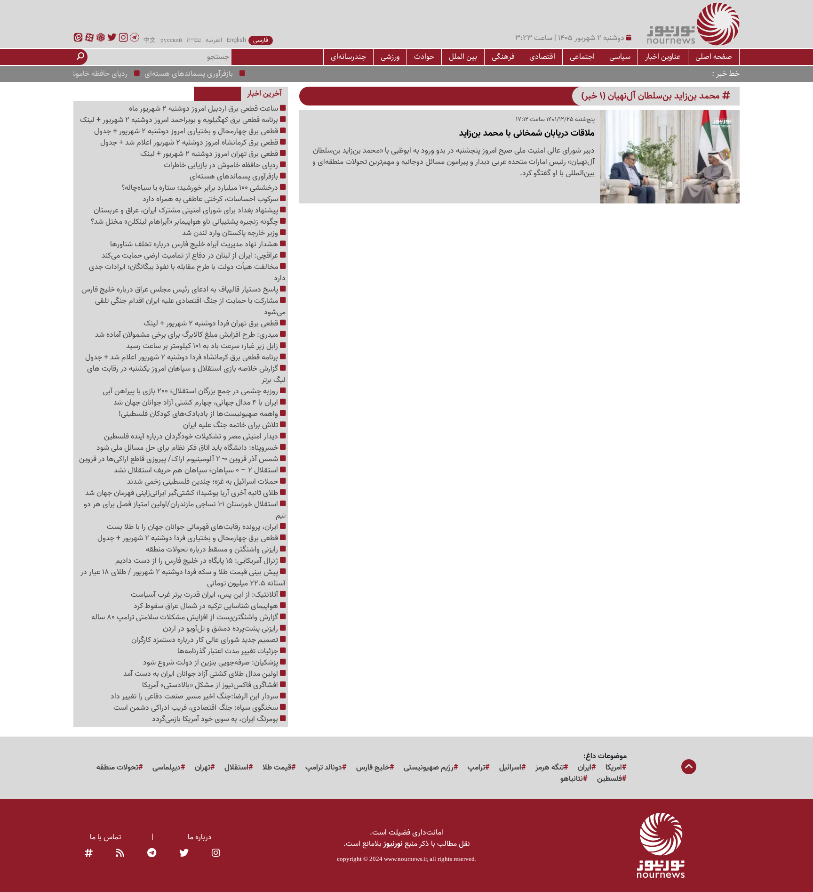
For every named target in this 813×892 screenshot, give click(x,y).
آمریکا (614, 767)
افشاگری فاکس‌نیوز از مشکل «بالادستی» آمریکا (211, 685)
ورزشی (390, 56)
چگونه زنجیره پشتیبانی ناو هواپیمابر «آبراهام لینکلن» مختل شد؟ (185, 222)
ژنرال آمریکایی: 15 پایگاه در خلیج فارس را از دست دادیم (197, 561)
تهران (202, 767)
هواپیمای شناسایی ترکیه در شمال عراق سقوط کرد (207, 606)
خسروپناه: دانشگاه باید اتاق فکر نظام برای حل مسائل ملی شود (188, 448)
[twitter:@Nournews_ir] (184, 853)
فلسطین (609, 779)
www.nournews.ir (405, 858)
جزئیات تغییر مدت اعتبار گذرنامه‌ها (228, 651)
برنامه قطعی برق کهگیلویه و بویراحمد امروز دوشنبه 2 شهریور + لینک (180, 120)
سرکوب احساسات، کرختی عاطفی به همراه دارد (211, 199)
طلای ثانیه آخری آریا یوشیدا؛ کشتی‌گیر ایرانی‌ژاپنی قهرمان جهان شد (182, 493)
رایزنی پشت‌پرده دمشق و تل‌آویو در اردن (221, 629)
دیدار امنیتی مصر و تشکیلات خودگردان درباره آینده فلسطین (192, 436)
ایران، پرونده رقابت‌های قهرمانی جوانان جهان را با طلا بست (193, 527)
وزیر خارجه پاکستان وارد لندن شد (231, 233)
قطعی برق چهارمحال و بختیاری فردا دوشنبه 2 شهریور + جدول (188, 538)
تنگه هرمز (549, 767)
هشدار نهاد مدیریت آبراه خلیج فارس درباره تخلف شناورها (195, 244)
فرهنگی (503, 56)
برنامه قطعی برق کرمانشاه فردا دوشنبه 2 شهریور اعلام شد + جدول (182, 357)
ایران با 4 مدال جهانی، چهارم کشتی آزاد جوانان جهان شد (196, 403)
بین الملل (463, 56)
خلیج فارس (373, 767)
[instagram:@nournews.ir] (216, 853)
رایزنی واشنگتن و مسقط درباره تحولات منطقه (213, 549)
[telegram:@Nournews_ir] (151, 853)
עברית (194, 40)
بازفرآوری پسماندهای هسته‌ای (204, 74)
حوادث (424, 56)
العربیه (214, 40)
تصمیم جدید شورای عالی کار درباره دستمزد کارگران (205, 640)
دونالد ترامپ (323, 767)
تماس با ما (105, 837)
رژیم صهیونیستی (429, 767)
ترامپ (476, 767)
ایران (584, 767)
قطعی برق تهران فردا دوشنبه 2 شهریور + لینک (211, 323)
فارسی (260, 40)
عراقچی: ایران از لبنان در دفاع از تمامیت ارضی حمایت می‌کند (191, 256)
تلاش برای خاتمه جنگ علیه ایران (231, 425)
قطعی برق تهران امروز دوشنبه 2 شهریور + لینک (210, 154)
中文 (149, 40)
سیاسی (619, 56)
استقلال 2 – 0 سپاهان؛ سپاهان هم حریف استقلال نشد (197, 470)
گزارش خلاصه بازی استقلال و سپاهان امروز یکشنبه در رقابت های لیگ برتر (186, 374)
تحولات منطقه (117, 767)
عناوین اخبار (663, 56)
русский (171, 40)
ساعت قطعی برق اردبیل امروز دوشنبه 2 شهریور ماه (204, 109)
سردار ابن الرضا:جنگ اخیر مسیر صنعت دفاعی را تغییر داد (195, 696)
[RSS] (120, 853)
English (236, 40)
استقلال (236, 767)
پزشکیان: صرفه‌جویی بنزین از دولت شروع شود (211, 663)
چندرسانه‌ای (348, 56)
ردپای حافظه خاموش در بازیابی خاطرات (85, 74)
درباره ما (200, 837)
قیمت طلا (277, 767)
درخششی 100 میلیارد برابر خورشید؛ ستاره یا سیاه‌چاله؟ (200, 188)
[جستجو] (80, 57)
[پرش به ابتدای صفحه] (688, 768)
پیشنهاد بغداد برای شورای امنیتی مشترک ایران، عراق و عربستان (187, 210)
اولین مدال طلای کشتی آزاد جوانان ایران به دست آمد (201, 674)
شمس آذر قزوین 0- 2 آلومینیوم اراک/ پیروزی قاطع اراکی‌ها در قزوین (179, 459)
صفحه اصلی (713, 56)
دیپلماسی (166, 767)
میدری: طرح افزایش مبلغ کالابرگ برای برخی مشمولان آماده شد (187, 335)
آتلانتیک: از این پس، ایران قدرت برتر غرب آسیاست (205, 595)
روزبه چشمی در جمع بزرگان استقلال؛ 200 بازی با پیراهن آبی (191, 391)
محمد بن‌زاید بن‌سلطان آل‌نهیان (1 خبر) (652, 96)
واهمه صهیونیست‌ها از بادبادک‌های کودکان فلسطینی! (199, 414)
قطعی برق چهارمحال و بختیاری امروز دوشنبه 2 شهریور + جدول (187, 131)
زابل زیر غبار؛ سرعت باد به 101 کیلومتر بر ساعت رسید (203, 346)
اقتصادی (542, 56)
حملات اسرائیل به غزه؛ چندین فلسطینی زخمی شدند (203, 482)
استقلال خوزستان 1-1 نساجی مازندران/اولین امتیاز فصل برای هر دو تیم (185, 510)
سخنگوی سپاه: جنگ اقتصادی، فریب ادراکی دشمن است (196, 708)
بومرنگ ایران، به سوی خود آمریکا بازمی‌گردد (216, 719)
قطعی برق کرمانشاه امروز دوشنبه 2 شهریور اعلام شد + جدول (190, 143)
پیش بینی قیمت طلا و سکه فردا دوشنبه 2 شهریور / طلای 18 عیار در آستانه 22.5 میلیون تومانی (183, 578)
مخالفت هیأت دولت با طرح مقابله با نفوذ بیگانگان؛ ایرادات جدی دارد (187, 272)
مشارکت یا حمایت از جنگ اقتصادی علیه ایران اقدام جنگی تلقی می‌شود (190, 306)
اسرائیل (510, 767)
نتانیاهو (571, 779)
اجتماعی (582, 56)
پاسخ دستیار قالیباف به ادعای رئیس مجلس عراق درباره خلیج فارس (180, 290)
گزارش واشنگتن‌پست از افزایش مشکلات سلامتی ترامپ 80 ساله (185, 617)
